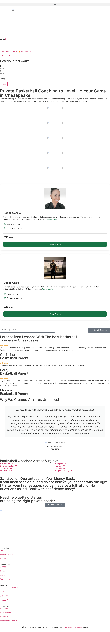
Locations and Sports (9, 588)
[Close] (9, 56)
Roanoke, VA (6, 470)
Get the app (5, 579)
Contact (3, 567)
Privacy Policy (5, 600)
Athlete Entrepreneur (8, 621)
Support (3, 558)
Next (4, 84)
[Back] (3, 56)
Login (2, 575)
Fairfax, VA (60, 466)
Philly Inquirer (5, 612)
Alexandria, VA (7, 464)
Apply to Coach (6, 554)
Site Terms (4, 596)
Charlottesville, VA (8, 466)
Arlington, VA (61, 464)
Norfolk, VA (60, 468)
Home (2, 550)
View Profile (55, 244)
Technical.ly (4, 608)
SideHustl (4, 616)
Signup (3, 571)
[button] (55, 4)
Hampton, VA (6, 468)
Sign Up (3, 39)
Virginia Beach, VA (63, 470)
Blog (2, 592)
